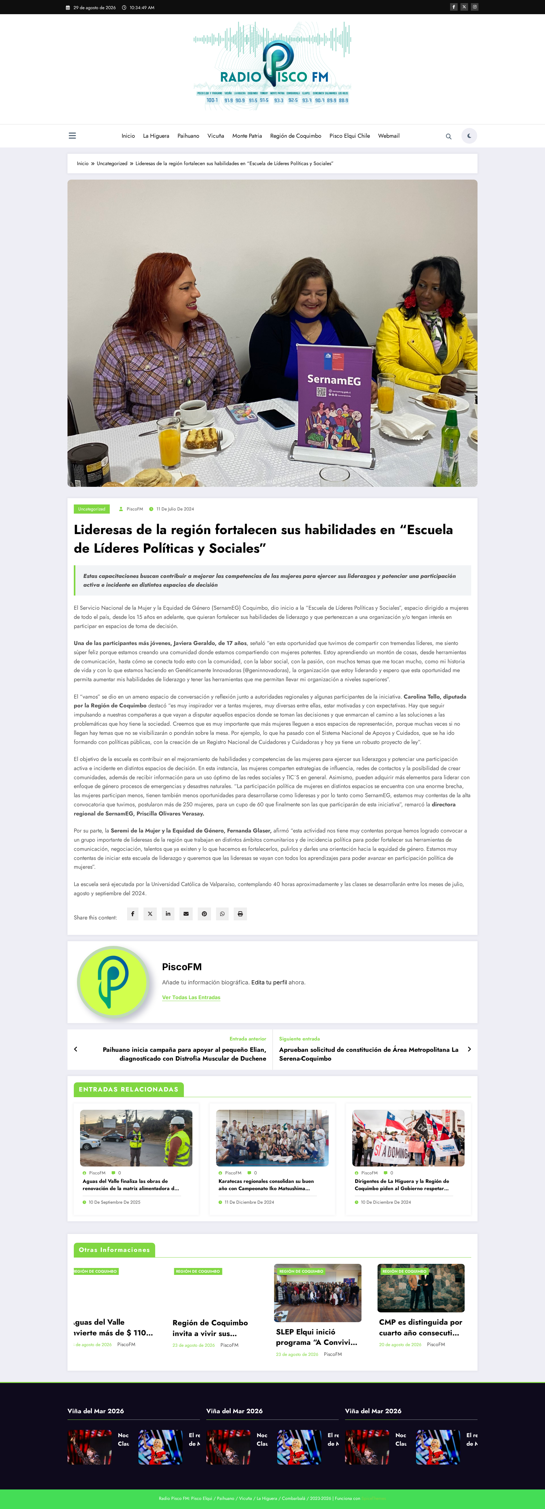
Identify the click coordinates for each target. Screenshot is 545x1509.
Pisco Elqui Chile (350, 136)
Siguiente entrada (299, 1039)
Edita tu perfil (269, 982)
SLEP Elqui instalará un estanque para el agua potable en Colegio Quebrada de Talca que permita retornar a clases (280, 1337)
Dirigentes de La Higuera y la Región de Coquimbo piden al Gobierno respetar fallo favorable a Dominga (402, 1185)
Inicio (128, 136)
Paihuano (188, 136)
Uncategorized (91, 509)
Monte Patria (247, 136)
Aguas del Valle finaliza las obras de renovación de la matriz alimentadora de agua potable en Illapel (130, 1185)
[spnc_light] (469, 136)
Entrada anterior (248, 1039)
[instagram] (474, 7)
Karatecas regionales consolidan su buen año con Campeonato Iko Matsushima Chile (266, 1185)
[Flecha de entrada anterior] (76, 1050)
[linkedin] (168, 913)
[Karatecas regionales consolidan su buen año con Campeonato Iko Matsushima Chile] (272, 1137)
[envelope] (186, 913)
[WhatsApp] (222, 913)
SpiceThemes (373, 1498)
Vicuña (216, 136)
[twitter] (150, 913)
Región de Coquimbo (295, 136)
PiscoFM (135, 509)
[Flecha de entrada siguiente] (469, 1050)
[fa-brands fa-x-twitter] (464, 7)
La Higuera (156, 136)
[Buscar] (449, 137)
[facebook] (132, 913)
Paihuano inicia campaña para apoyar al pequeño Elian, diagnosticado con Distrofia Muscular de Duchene (184, 1054)
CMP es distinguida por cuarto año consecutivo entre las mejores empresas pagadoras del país (177, 1327)
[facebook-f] (454, 7)
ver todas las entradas (191, 997)
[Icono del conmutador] (72, 136)
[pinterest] (204, 913)
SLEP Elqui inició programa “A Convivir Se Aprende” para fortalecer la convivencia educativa (71, 1337)
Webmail (389, 136)
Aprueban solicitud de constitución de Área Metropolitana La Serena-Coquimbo (369, 1054)
